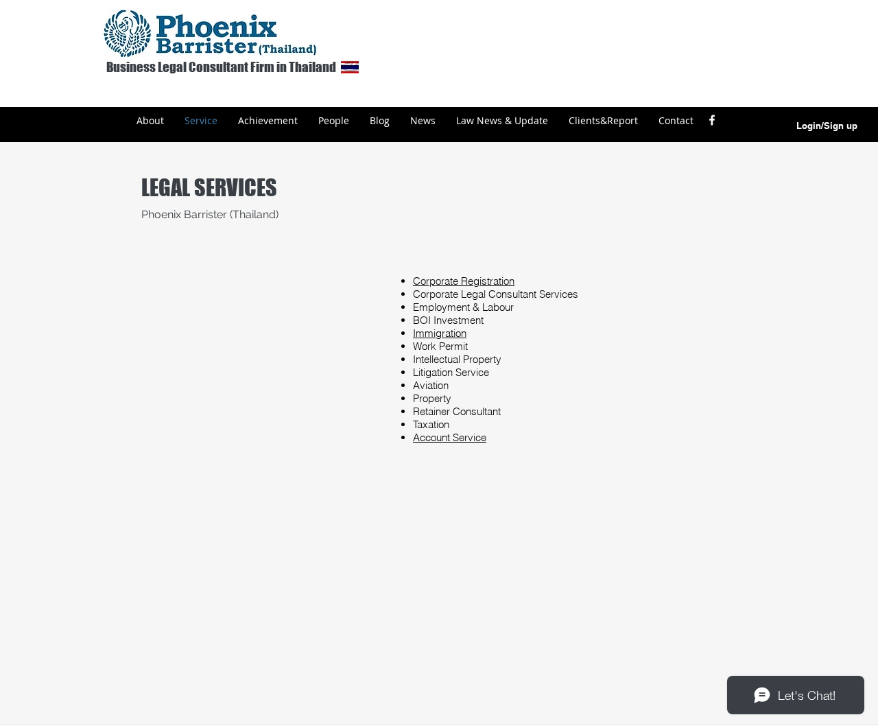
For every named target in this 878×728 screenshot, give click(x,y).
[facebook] (712, 120)
